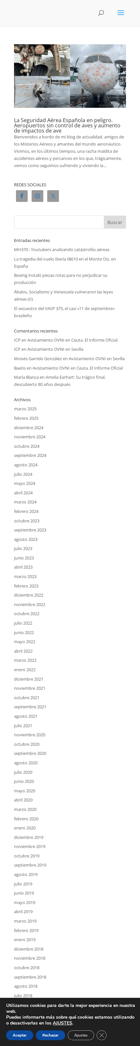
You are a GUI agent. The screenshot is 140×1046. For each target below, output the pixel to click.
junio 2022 (24, 632)
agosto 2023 (25, 539)
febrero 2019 (26, 930)
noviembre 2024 (29, 437)
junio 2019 (24, 893)
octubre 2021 (26, 697)
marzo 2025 (25, 409)
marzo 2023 (25, 576)
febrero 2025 (26, 418)
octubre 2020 (26, 744)
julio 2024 (23, 474)
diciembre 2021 (28, 679)
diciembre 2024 (28, 428)
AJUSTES (62, 1023)
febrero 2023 (26, 586)
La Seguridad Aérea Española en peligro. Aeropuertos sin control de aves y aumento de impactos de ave (67, 125)
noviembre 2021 (29, 688)
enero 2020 (24, 828)
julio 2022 (23, 623)
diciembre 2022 (28, 595)
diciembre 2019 (28, 837)
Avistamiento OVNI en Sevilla (55, 349)
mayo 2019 (24, 902)
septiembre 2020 (30, 753)
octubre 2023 (26, 521)
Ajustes (81, 1035)
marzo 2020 (25, 809)
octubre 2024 (26, 446)
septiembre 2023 (30, 530)
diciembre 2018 (28, 949)
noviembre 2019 (29, 846)
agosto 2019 (25, 874)
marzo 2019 (25, 921)
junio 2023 (24, 558)
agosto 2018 (25, 986)
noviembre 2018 (29, 958)
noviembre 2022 (29, 604)
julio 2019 (23, 884)
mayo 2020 (24, 791)
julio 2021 (23, 725)
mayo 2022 (24, 641)
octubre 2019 (26, 856)
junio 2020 (24, 781)
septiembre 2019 (30, 865)
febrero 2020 (26, 819)
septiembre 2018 (30, 977)
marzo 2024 (25, 502)
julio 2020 (23, 772)
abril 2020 (23, 800)
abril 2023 (23, 567)
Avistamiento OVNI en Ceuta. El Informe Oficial (72, 340)
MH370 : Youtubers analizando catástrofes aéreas (61, 249)
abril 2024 (23, 493)
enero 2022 (24, 669)
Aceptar (20, 1035)
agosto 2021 (25, 716)
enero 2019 (24, 939)
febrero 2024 (26, 511)
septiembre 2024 (30, 455)
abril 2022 (23, 651)
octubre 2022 (26, 613)
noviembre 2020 (29, 735)
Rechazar (50, 1035)
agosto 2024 (25, 465)
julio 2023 (23, 548)
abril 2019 (23, 911)
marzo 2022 (25, 660)
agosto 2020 (25, 763)
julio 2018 (23, 995)
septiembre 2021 (30, 707)
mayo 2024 (24, 483)
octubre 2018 (26, 967)
